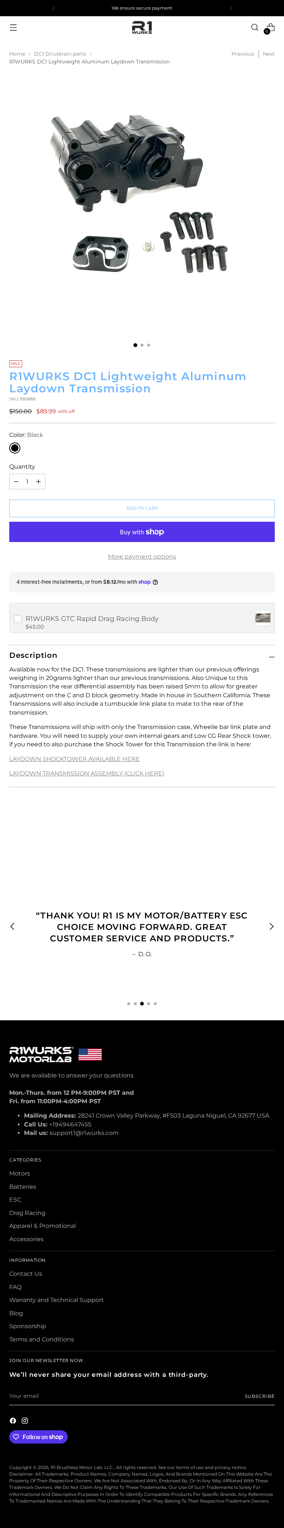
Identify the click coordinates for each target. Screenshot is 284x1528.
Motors (19, 1173)
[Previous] (53, 8)
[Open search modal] (255, 27)
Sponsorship (27, 1326)
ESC (15, 1199)
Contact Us (25, 1273)
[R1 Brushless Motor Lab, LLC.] (142, 27)
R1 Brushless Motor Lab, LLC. (82, 1467)
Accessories (26, 1239)
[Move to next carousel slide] (268, 827)
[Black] (14, 448)
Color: (26, 434)
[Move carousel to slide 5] (155, 1003)
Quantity (22, 466)
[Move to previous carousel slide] (251, 828)
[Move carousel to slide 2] (135, 1003)
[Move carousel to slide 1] (128, 1003)
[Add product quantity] (16, 481)
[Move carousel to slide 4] (148, 1003)
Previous (242, 54)
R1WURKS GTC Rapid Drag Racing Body (92, 618)
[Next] (231, 8)
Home (17, 54)
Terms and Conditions (41, 1339)
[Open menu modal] (13, 27)
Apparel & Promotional (42, 1225)
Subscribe (259, 1396)
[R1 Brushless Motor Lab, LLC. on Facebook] (13, 1422)
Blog (16, 1313)
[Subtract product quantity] (38, 481)
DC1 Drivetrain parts (60, 54)
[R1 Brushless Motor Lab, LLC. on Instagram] (25, 1422)
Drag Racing (27, 1212)
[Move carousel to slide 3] (142, 1004)
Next (269, 54)
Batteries (22, 1186)
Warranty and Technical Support (56, 1299)
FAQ (15, 1287)
